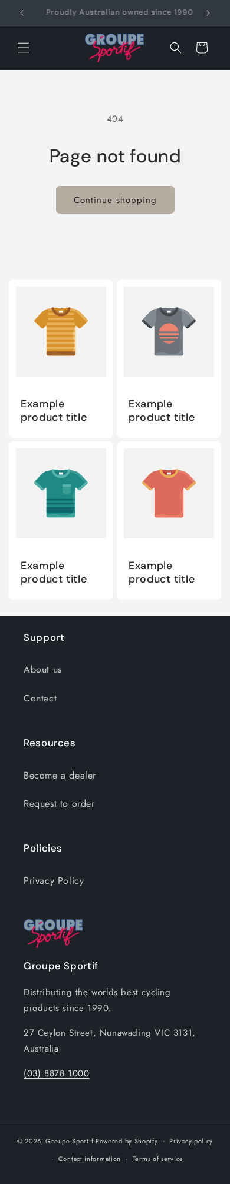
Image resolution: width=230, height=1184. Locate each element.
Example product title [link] (54, 410)
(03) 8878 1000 (56, 1073)
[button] (24, 48)
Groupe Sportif (69, 1140)
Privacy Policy (54, 880)
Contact (40, 698)
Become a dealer (60, 775)
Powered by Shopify (127, 1140)
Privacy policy (191, 1141)
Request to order (59, 803)
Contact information (89, 1158)
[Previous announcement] (22, 13)
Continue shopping (115, 200)
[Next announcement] (208, 13)
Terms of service (158, 1158)
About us (43, 669)
